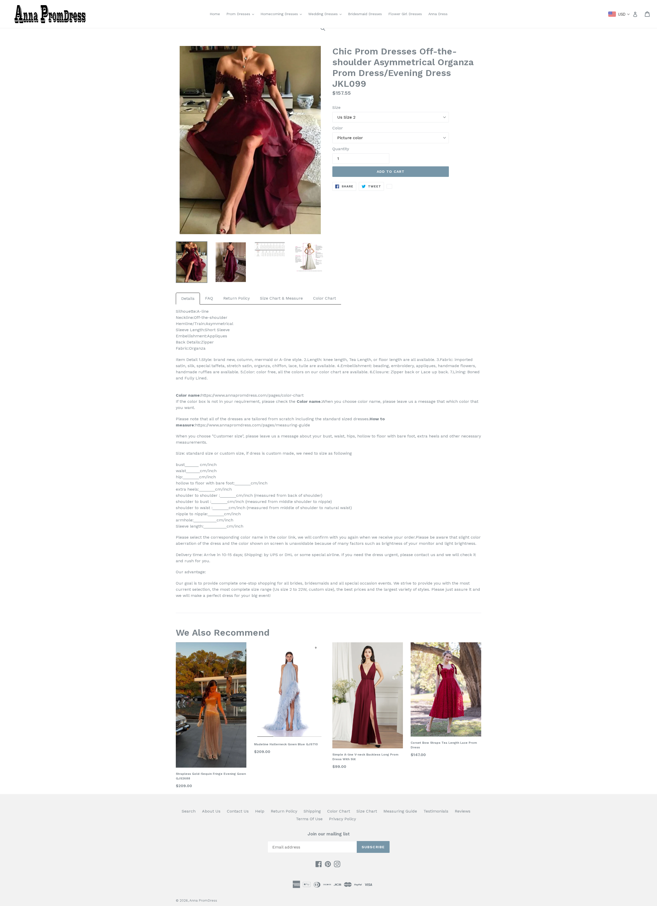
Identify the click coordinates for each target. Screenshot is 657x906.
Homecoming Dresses (282, 14)
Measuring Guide (400, 811)
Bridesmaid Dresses (365, 14)
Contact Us (238, 811)
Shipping (312, 811)
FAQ (209, 298)
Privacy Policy (342, 818)
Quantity (340, 148)
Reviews (462, 811)
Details (188, 298)
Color (337, 128)
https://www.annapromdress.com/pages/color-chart (252, 395)
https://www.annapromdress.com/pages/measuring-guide (252, 425)
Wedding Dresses (326, 14)
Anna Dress (438, 14)
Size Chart (366, 811)
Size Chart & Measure (281, 298)
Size (336, 107)
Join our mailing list (328, 833)
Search (189, 811)
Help (259, 811)
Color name (309, 401)
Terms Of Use (309, 818)
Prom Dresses (241, 14)
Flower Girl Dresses (405, 14)
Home (215, 14)
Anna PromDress (203, 900)
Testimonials (435, 811)
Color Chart (324, 298)
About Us (211, 811)
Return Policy (236, 298)
